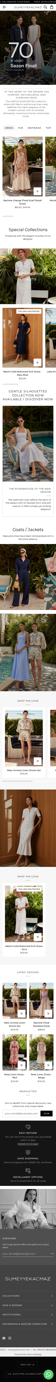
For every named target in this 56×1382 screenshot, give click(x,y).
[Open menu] (7, 7)
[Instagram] (9, 1338)
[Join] (51, 1253)
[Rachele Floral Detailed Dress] (41, 1001)
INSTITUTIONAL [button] (11, 1314)
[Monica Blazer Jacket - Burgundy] (28, 444)
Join (46, 1113)
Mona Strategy (34, 1354)
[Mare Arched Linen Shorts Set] (24, 738)
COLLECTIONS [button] (10, 1296)
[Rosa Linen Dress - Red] (14, 1052)
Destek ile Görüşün (28, 1144)
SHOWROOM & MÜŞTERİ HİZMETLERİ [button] (24, 1324)
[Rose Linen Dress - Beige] (41, 1052)
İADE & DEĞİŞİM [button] (12, 1305)
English (26, 1364)
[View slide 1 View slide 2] (28, 48)
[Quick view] (37, 191)
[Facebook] (3, 1338)
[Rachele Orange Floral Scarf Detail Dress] (22, 166)
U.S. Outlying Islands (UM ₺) (26, 1374)
